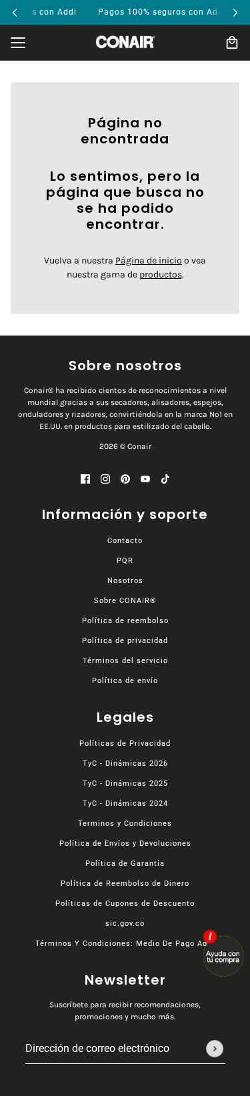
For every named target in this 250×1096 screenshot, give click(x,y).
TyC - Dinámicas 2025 (125, 783)
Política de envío (125, 680)
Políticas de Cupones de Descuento (125, 903)
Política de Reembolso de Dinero (125, 883)
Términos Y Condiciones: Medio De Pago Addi (125, 943)
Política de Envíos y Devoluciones (125, 843)
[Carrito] (232, 42)
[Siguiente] (235, 12)
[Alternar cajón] (18, 42)
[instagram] (105, 478)
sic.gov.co (125, 923)
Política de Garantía (125, 863)
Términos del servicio (125, 660)
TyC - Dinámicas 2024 (125, 803)
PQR (125, 560)
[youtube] (145, 478)
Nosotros (125, 580)
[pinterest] (125, 478)
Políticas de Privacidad (125, 743)
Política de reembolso (125, 620)
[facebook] (85, 478)
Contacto (125, 540)
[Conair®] (125, 42)
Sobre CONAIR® (125, 600)
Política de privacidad (125, 640)
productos (160, 274)
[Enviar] (214, 1048)
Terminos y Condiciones (125, 823)
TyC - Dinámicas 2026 (125, 763)
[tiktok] (165, 478)
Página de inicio (148, 260)
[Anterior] (14, 12)
